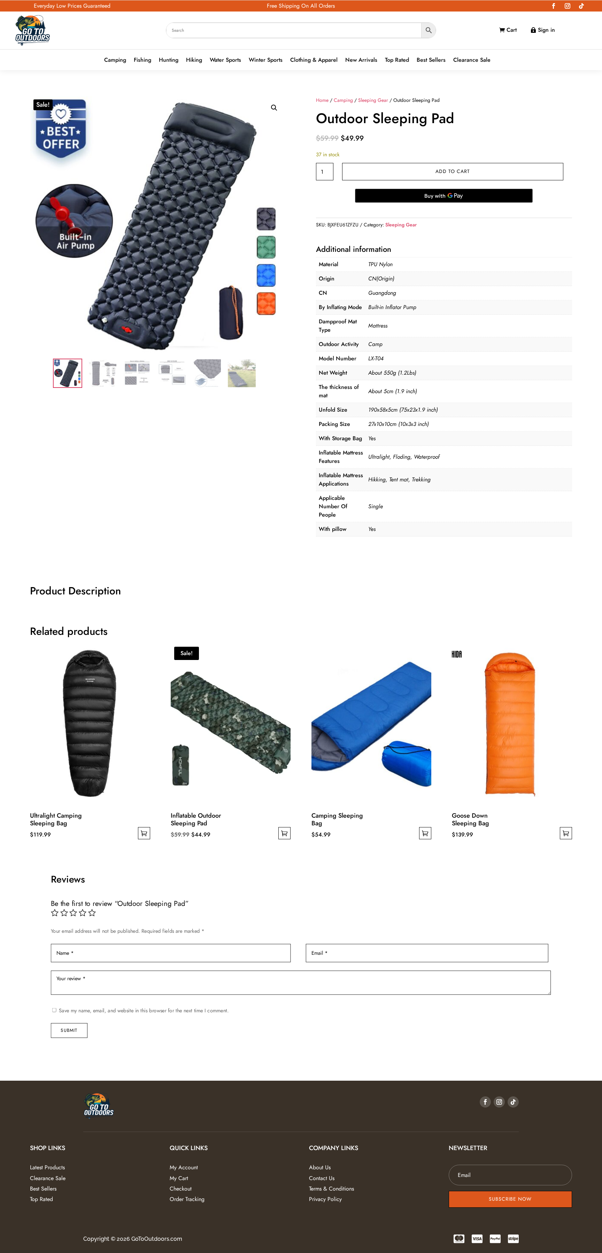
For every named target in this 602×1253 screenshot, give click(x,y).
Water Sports (225, 60)
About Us (320, 1167)
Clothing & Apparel (314, 60)
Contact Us (321, 1178)
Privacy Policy (325, 1199)
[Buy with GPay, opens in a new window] (444, 196)
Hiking (194, 60)
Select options (144, 833)
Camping (115, 60)
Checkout (181, 1189)
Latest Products (47, 1167)
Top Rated (397, 60)
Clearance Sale (472, 60)
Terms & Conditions (331, 1189)
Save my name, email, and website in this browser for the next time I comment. (144, 1010)
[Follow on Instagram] (567, 6)
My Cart (179, 1178)
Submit (69, 1030)
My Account (184, 1167)
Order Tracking (187, 1199)
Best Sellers (431, 60)
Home (322, 100)
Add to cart (452, 171)
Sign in (546, 30)
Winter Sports (266, 60)
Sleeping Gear (373, 100)
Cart (512, 30)
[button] (274, 108)
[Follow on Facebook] (553, 6)
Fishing (142, 60)
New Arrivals (361, 60)
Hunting (168, 60)
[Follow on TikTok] (581, 6)
